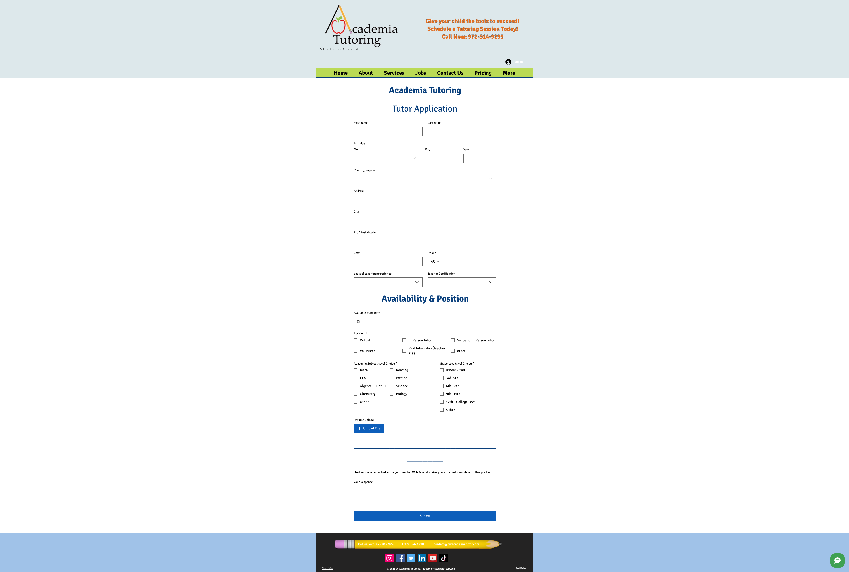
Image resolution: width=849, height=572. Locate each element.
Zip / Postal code (365, 232)
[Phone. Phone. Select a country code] (435, 261)
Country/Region (364, 170)
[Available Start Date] (358, 321)
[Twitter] (411, 558)
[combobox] (387, 158)
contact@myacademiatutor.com (456, 544)
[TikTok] (443, 558)
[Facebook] (400, 558)
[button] (509, 74)
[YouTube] (432, 558)
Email (357, 253)
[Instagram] (389, 558)
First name (361, 123)
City (356, 211)
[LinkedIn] (422, 558)
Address (359, 191)
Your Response (363, 482)
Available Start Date (367, 313)
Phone (432, 253)
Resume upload (364, 420)
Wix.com (450, 568)
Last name (434, 123)
